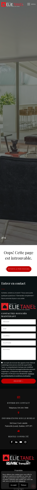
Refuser (23, 485)
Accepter (14, 485)
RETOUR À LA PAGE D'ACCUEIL (19, 269)
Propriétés (18, 470)
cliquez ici (22, 481)
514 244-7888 (22, 408)
